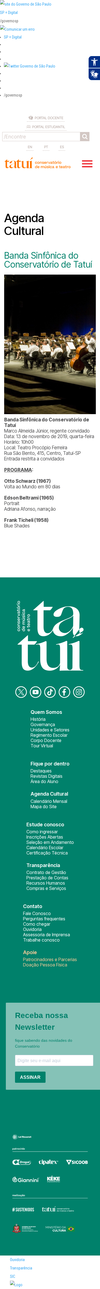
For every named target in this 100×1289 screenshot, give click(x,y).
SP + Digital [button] (13, 37)
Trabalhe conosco (41, 940)
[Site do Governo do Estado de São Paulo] (25, 4)
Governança (43, 724)
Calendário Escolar (44, 847)
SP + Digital (9, 12)
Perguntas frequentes (44, 918)
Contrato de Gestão (46, 872)
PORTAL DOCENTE (49, 118)
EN (30, 147)
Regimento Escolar (49, 735)
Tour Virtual (42, 745)
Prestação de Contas (47, 877)
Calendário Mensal (49, 801)
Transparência (21, 1268)
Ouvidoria (32, 929)
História (38, 719)
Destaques (41, 771)
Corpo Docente (46, 740)
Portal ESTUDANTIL (48, 126)
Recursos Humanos (45, 883)
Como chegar (36, 924)
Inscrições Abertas (44, 837)
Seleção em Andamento (50, 842)
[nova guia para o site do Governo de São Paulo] (17, 29)
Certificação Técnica (47, 853)
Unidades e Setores (50, 730)
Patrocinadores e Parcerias (50, 959)
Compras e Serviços (46, 888)
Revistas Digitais (46, 776)
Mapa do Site (44, 806)
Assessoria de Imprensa (46, 934)
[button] (29, 66)
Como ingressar (42, 831)
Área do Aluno (44, 781)
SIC (12, 1276)
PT (46, 147)
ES (62, 147)
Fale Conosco (37, 913)
